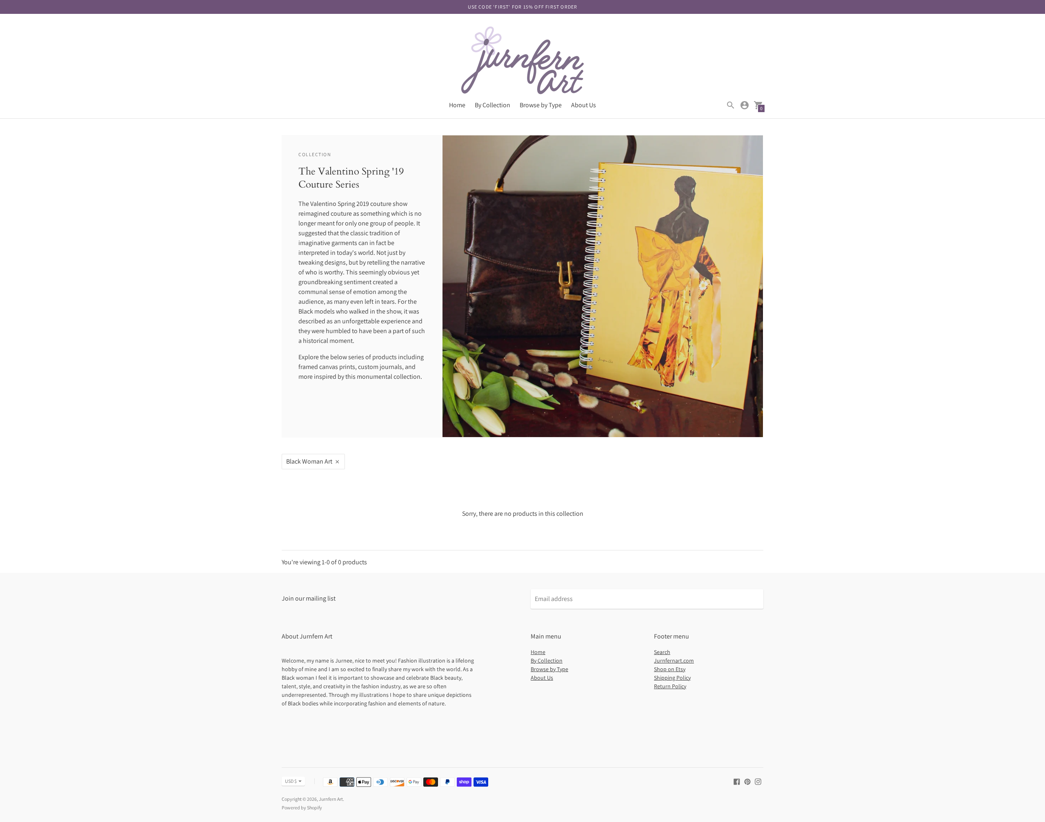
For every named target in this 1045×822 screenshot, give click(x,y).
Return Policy (670, 686)
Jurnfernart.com (674, 660)
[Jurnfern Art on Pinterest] (747, 781)
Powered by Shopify (302, 807)
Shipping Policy (672, 677)
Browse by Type (541, 105)
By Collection (492, 105)
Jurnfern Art (331, 799)
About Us (583, 105)
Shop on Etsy (669, 669)
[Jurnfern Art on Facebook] (737, 781)
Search (662, 652)
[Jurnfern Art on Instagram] (758, 781)
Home (457, 105)
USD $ (291, 781)
